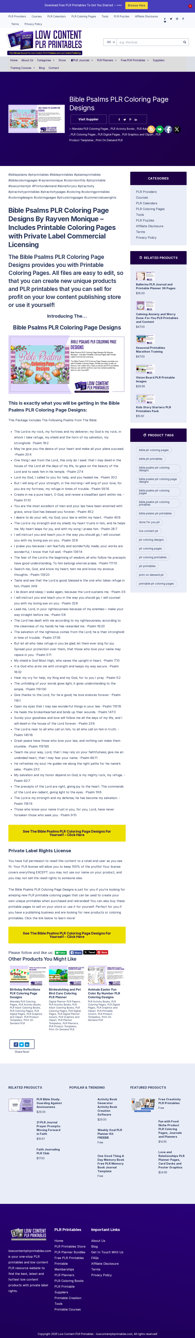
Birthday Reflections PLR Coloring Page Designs (25, 993)
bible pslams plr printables (155, 513)
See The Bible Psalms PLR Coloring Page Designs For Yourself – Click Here (67, 833)
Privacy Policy (146, 237)
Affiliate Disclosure (149, 226)
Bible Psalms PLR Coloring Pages (154, 492)
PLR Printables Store (70, 1246)
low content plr (148, 530)
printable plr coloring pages (156, 583)
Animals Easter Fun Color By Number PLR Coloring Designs (104, 993)
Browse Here (136, 5)
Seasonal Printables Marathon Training (150, 349)
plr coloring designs (151, 539)
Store (62, 60)
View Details (28, 971)
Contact (54, 67)
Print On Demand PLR (109, 140)
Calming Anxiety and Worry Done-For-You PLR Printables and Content (157, 318)
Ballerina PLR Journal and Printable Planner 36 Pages (156, 286)
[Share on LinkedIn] (135, 119)
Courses (142, 197)
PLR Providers (146, 192)
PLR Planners (105, 60)
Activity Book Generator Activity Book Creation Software (107, 1106)
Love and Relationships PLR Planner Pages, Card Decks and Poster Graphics (171, 1159)
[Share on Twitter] (124, 119)
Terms (140, 232)
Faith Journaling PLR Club (48, 1151)
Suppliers (159, 60)
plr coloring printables (153, 557)
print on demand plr (151, 574)
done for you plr (149, 522)
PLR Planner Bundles (69, 1252)
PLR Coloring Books (69, 1281)
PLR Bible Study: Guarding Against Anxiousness (49, 1103)
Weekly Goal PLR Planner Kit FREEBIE (110, 1133)
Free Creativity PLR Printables (169, 1101)
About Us (27, 60)
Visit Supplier (88, 119)
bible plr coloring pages (154, 450)
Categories (44, 60)
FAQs (95, 1258)
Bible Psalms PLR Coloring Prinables (154, 503)
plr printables (147, 566)
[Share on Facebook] (119, 119)
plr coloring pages (150, 548)
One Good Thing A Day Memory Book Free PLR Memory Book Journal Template (111, 1163)
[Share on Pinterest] (130, 119)
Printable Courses (67, 1309)
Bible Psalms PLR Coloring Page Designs (158, 480)
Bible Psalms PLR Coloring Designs (154, 469)
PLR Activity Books (123, 128)
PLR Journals (81, 60)
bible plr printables (150, 458)
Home (14, 60)
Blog (42, 67)
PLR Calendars (146, 203)
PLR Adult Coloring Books (25, 1007)
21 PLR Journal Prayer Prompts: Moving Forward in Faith (49, 1128)
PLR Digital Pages (109, 134)
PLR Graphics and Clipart (137, 134)
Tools (140, 215)
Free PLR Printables (133, 60)
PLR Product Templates (62, 1026)
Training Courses (20, 67)
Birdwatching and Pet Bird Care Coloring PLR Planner (65, 993)
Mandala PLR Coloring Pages (90, 128)
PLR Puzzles (145, 220)
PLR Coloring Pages (83, 134)
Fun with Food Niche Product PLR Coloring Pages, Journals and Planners (170, 1129)
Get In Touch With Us (107, 1252)
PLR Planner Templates (60, 1021)
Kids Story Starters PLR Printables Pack (153, 409)
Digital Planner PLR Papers (64, 1001)
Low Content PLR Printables (76, 1334)
